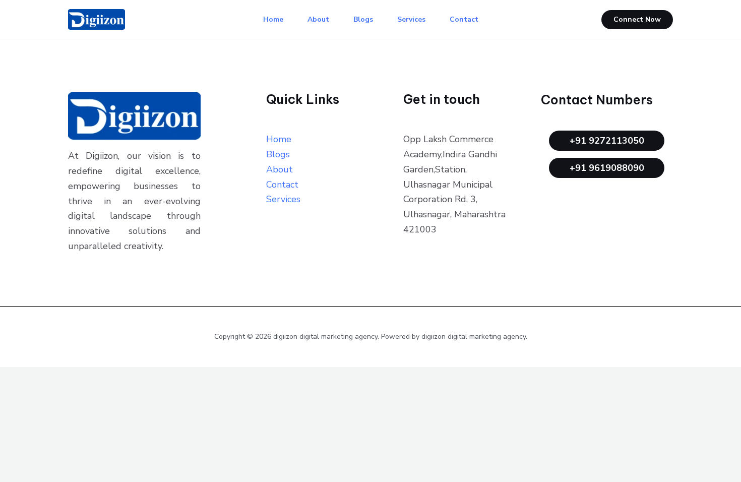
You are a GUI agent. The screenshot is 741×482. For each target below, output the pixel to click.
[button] (637, 19)
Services (411, 19)
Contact (464, 19)
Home (273, 19)
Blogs (363, 19)
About (318, 19)
